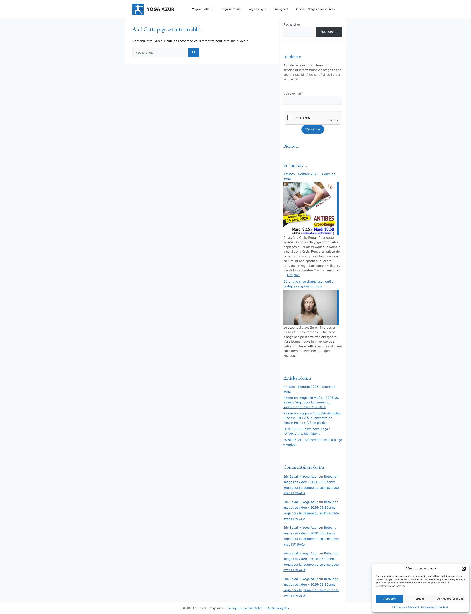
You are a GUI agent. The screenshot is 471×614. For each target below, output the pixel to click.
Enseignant (281, 9)
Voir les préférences (449, 598)
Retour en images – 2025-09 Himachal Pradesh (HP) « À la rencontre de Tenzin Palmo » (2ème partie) (312, 418)
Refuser (419, 598)
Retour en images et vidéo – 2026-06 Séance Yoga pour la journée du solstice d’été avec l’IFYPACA (311, 402)
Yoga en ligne (257, 9)
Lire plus (293, 275)
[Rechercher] (193, 52)
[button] (463, 568)
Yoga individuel (231, 9)
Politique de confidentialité (405, 607)
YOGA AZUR (160, 9)
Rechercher (291, 24)
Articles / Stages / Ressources (315, 9)
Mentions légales (278, 608)
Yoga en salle (200, 9)
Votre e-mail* (293, 93)
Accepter (389, 598)
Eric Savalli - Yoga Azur (300, 476)
